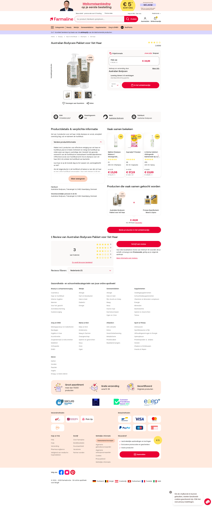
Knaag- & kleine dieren (59, 374)
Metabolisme (111, 336)
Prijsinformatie (117, 53)
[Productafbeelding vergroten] (78, 71)
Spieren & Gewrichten (142, 312)
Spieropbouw (139, 336)
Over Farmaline (78, 440)
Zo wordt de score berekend (82, 262)
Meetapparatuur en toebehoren (62, 327)
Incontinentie (55, 336)
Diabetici (82, 302)
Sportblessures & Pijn (142, 330)
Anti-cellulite (111, 327)
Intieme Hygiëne (56, 299)
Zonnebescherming (58, 309)
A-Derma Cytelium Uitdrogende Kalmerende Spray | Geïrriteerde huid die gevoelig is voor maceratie (152, 154)
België (111, 481)
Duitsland (100, 481)
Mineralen (138, 305)
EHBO (53, 349)
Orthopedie (55, 346)
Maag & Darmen (85, 333)
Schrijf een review (138, 244)
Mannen (54, 302)
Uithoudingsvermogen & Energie (145, 333)
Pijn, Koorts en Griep (114, 299)
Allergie (81, 293)
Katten (53, 361)
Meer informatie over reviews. (127, 258)
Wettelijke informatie (103, 462)
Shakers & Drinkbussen (142, 346)
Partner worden (78, 452)
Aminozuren (138, 327)
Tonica (136, 315)
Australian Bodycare (116, 118)
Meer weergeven (78, 179)
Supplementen (101, 27)
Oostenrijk (122, 481)
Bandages (54, 330)
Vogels (53, 370)
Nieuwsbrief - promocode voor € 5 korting (88, 13)
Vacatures (77, 449)
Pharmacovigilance (58, 449)
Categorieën (59, 27)
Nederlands (155, 13)
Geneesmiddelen (87, 27)
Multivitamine (139, 309)
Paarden (54, 367)
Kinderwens (83, 330)
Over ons (138, 13)
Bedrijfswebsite (78, 443)
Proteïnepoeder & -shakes (143, 340)
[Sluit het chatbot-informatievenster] (170, 492)
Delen (91, 103)
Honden (54, 364)
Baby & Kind (83, 327)
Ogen (81, 349)
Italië (159, 481)
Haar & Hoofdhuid (71, 36)
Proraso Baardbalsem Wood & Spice (151, 211)
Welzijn (76, 27)
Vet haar (92, 36)
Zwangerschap (84, 336)
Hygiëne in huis (56, 333)
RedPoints (128, 27)
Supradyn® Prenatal (133, 152)
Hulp (52, 443)
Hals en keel (111, 296)
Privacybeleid (100, 459)
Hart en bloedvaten (86, 296)
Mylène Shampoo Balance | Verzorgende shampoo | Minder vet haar (114, 154)
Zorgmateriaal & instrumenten (62, 340)
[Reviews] (154, 42)
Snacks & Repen (140, 349)
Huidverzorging (56, 312)
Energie (81, 305)
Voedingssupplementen (142, 293)
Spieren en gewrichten (87, 340)
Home (53, 36)
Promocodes (109, 13)
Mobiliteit (54, 343)
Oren (80, 346)
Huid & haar (111, 309)
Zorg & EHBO (113, 27)
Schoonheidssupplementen (144, 296)
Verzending (138, 223)
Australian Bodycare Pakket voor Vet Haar (117, 211)
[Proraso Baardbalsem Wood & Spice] (150, 199)
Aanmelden (141, 454)
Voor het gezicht (57, 305)
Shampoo (84, 36)
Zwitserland (136, 481)
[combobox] (115, 85)
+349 (90, 59)
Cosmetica (55, 293)
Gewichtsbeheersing (114, 333)
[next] (158, 155)
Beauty (68, 27)
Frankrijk (149, 481)
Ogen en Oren (112, 315)
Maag (109, 302)
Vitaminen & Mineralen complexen (146, 299)
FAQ (52, 440)
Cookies (98, 456)
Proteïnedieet (111, 340)
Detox (109, 330)
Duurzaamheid (78, 446)
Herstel (137, 343)
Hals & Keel (83, 299)
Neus (108, 305)
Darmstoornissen (113, 312)
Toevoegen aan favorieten (74, 103)
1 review (158, 45)
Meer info (155, 68)
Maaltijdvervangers (113, 343)
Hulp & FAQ (131, 13)
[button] (78, 142)
